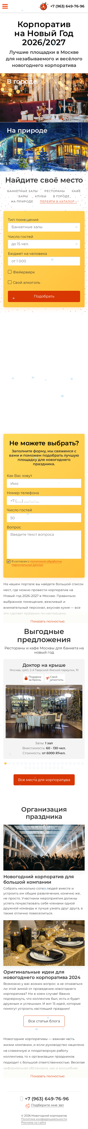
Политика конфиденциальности (44, 1119)
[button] (5, 763)
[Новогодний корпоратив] (44, 6)
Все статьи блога (44, 1021)
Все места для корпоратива (44, 780)
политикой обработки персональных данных (37, 563)
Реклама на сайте (33, 1122)
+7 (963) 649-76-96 (67, 6)
